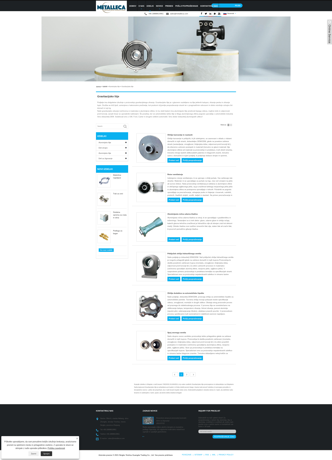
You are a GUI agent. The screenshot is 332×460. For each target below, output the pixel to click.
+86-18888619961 (109, 430)
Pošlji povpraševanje (186, 6)
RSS (207, 455)
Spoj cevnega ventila (176, 333)
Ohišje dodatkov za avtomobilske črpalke (185, 293)
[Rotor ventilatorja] (151, 188)
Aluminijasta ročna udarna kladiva (182, 214)
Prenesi (169, 6)
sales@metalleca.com (179, 14)
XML (214, 455)
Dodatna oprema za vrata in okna (120, 215)
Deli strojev (103, 148)
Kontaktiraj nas (209, 6)
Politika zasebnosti (56, 448)
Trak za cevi (118, 194)
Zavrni (33, 454)
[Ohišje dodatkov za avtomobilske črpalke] (151, 307)
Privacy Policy (226, 455)
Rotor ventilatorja (175, 174)
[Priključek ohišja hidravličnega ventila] (151, 267)
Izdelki (150, 6)
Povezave (186, 455)
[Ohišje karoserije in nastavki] (151, 148)
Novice (159, 6)
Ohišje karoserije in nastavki (180, 135)
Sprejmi (46, 454)
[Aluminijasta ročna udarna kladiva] (151, 227)
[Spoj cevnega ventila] (151, 346)
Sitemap (198, 455)
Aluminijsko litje (114, 86)
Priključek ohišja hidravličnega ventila (184, 254)
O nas (141, 6)
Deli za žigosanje (105, 158)
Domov (132, 6)
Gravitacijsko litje (127, 86)
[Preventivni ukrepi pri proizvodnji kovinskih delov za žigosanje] (148, 420)
